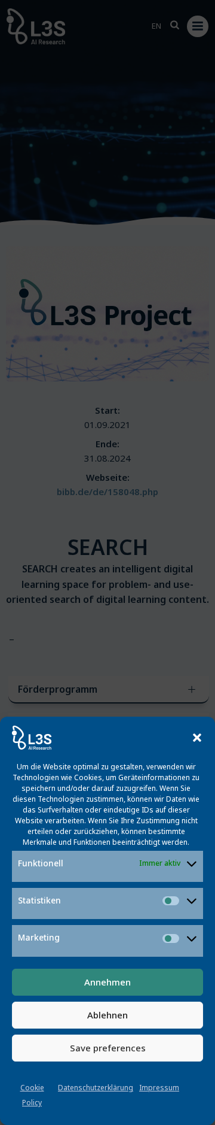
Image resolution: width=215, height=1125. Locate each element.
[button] (197, 738)
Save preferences (108, 1048)
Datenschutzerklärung (95, 1087)
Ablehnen (107, 1015)
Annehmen (107, 982)
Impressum (159, 1087)
